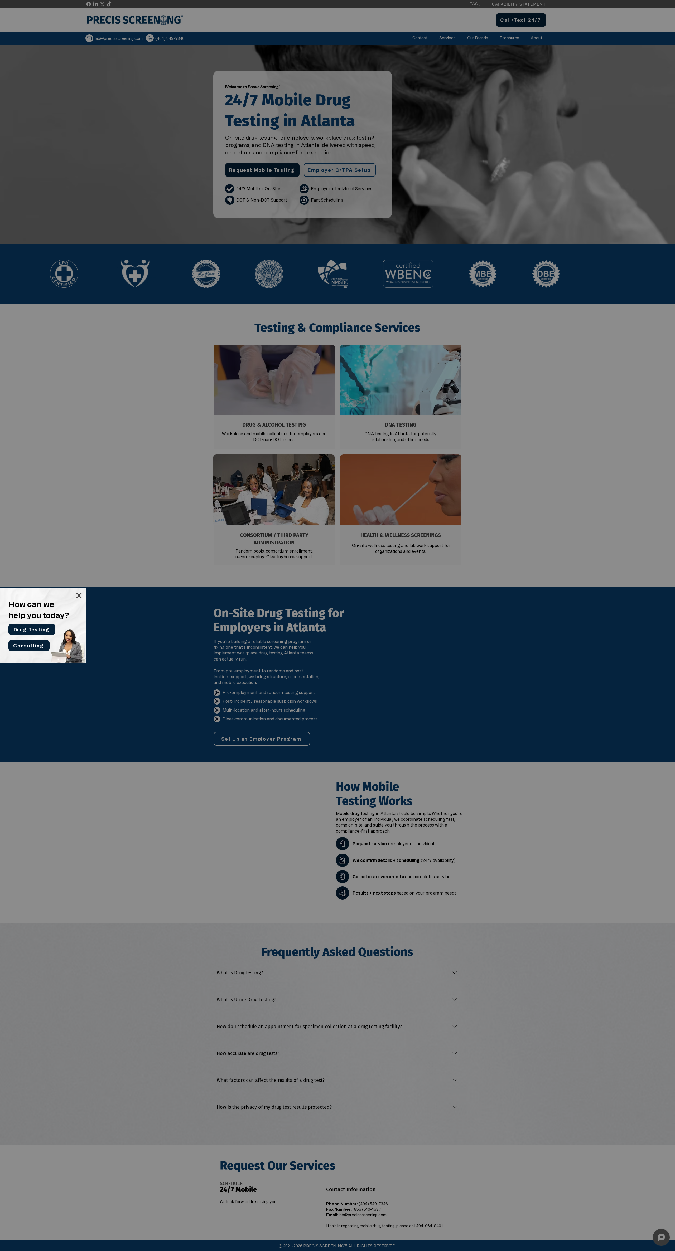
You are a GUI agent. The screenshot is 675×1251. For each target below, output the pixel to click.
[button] (79, 595)
